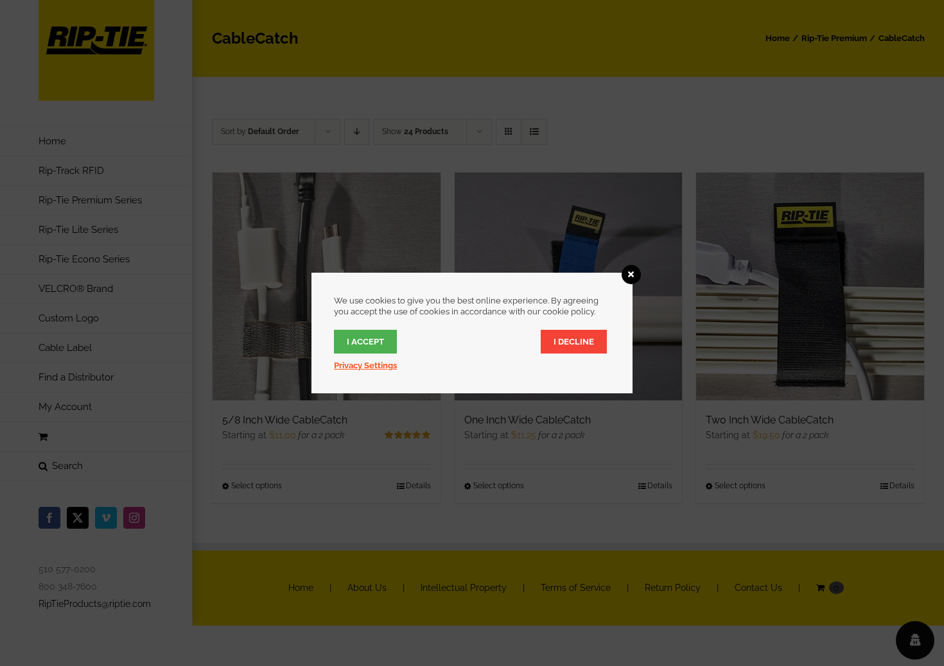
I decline (574, 341)
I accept (365, 341)
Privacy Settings (365, 365)
